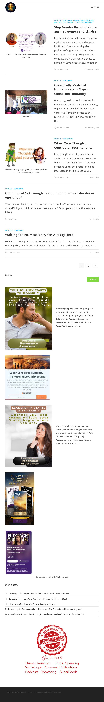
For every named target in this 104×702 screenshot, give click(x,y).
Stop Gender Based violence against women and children (76, 29)
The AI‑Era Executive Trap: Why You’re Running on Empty (30, 604)
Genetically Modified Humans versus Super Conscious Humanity (71, 89)
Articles (57, 21)
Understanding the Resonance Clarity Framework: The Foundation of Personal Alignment (43, 609)
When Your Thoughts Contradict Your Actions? (73, 145)
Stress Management (84, 23)
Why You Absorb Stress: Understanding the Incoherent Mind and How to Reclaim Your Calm (45, 614)
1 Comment (12, 219)
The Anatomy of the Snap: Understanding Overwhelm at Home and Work (37, 593)
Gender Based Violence (84, 21)
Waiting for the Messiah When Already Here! (39, 234)
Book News (68, 21)
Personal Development (64, 23)
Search (8, 275)
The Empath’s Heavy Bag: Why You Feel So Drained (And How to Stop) (36, 598)
